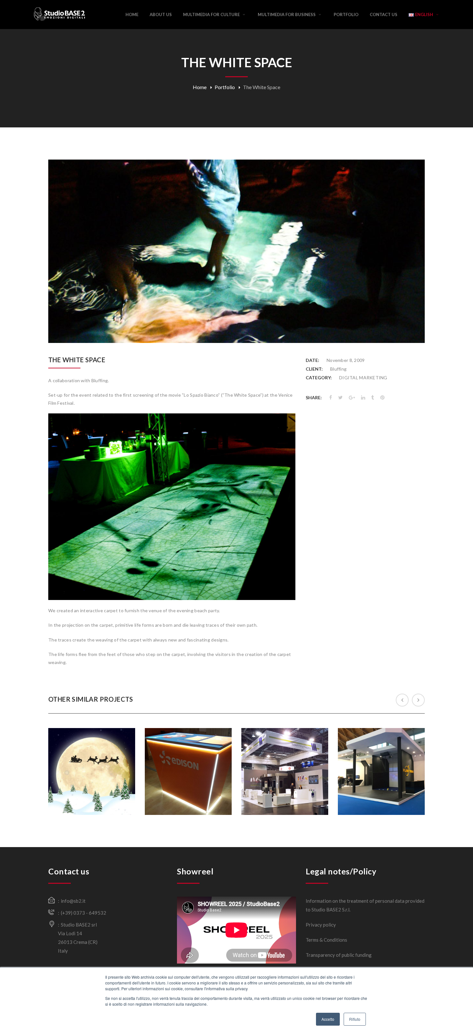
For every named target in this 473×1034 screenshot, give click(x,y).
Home (200, 87)
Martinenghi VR (285, 751)
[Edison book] (191, 785)
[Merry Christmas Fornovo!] (94, 794)
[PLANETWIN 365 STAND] (384, 794)
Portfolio (225, 87)
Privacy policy (321, 925)
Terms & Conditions (326, 940)
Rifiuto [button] (354, 1019)
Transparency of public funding (339, 955)
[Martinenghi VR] (287, 789)
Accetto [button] (327, 1019)
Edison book (188, 755)
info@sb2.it (73, 901)
